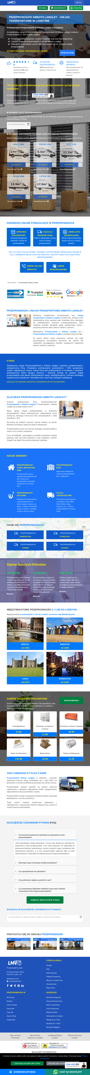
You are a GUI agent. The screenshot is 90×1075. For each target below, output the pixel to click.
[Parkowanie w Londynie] (71, 944)
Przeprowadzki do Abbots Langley (47, 334)
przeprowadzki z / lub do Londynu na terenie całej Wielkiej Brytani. (47, 614)
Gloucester (10, 1008)
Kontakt (49, 965)
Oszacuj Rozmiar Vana (54, 1001)
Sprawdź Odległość (53, 1027)
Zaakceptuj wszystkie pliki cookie (27, 1063)
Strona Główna (11, 282)
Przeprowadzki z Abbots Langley (61, 332)
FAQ (47, 969)
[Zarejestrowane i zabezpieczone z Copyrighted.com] (31, 1046)
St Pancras (10, 997)
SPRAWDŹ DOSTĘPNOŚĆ (19, 237)
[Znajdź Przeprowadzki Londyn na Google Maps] (15, 986)
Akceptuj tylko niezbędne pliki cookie (62, 1063)
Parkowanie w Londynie (54, 1016)
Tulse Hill (10, 1012)
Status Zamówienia (53, 1005)
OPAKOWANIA (71, 700)
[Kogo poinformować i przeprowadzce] (19, 944)
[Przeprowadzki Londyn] (15, 963)
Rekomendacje (51, 973)
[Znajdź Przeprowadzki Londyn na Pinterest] (18, 986)
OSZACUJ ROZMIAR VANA (45, 237)
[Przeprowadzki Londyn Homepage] (11, 2)
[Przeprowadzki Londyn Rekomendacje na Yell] (54, 294)
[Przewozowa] (45, 944)
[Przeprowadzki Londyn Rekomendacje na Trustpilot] (35, 294)
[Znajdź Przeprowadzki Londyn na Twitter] (11, 986)
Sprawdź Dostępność (53, 997)
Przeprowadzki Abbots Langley (28, 282)
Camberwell (11, 1020)
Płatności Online (52, 1012)
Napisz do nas (13, 979)
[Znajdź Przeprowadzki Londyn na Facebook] (7, 986)
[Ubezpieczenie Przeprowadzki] (54, 1046)
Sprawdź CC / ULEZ (53, 1023)
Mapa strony (50, 988)
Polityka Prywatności (53, 976)
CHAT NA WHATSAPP (70, 1072)
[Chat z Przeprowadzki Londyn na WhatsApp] (56, 1072)
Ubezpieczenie (51, 984)
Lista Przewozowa (52, 1008)
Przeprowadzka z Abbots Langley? (22, 404)
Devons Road (11, 1016)
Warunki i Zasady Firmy (54, 980)
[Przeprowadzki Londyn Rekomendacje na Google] (74, 294)
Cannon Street (12, 1005)
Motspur (10, 1001)
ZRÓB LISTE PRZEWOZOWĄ (71, 237)
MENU (79, 2)
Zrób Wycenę (67, 53)
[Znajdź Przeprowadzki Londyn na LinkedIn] (22, 986)
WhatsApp (78, 8)
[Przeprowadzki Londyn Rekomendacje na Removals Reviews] (15, 294)
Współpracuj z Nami (53, 1020)
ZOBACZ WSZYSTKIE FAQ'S (45, 900)
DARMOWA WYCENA (24, 1072)
